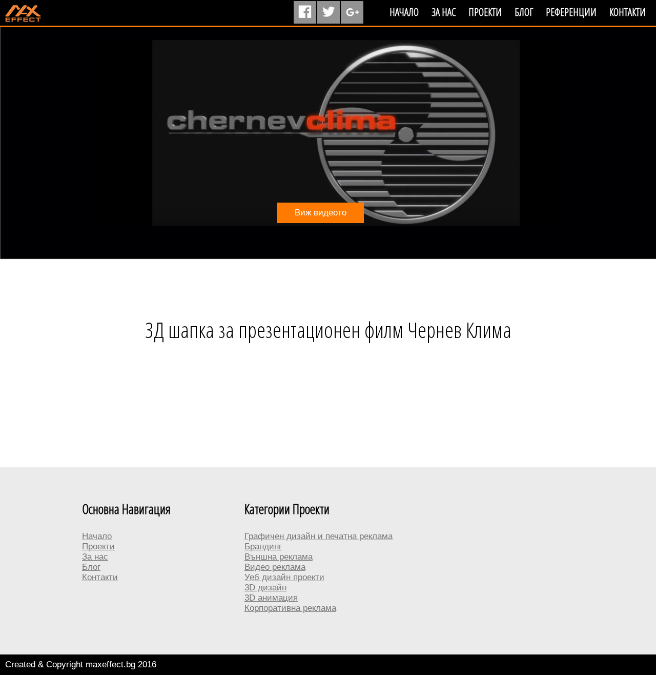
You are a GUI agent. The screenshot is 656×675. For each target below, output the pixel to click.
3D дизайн (265, 587)
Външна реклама (278, 557)
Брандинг (263, 546)
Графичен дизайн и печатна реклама (318, 536)
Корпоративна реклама (290, 608)
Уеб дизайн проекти (284, 577)
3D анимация (271, 598)
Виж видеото (320, 212)
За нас (444, 12)
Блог (524, 12)
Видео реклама (274, 567)
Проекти (485, 12)
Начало (404, 12)
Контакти (627, 12)
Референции (571, 12)
